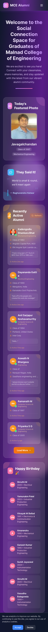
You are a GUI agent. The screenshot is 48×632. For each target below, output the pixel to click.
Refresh (38, 215)
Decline (30, 627)
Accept (18, 627)
